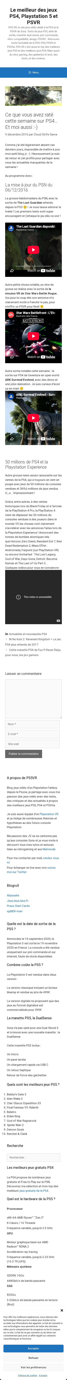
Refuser (33, 1357)
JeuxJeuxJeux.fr (17, 900)
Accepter (33, 1348)
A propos (43, 1375)
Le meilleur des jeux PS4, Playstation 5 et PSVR (33, 16)
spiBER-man (14, 911)
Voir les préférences (33, 1367)
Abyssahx (13, 895)
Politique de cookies (27, 1375)
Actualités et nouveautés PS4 (28, 634)
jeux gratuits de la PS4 (33, 1190)
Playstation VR (49, 814)
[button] (62, 1310)
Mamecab (49, 849)
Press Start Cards (18, 906)
